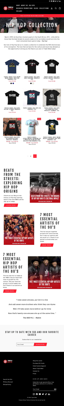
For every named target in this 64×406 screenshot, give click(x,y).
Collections (44, 8)
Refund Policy (7, 384)
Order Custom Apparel (39, 366)
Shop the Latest (37, 360)
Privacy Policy (22, 400)
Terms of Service (31, 400)
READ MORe (9, 291)
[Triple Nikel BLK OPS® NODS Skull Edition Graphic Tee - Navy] (13, 83)
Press (34, 373)
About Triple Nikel (38, 368)
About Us (24, 5)
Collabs (19, 11)
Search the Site (7, 379)
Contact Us (36, 371)
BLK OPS (32, 5)
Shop (18, 5)
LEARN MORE (11, 205)
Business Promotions (24, 8)
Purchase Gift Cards (38, 363)
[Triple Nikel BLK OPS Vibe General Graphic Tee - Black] (31, 83)
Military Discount (8, 382)
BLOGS (36, 8)
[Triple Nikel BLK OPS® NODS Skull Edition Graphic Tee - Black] (11, 83)
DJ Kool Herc (18, 37)
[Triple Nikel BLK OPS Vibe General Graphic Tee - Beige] (33, 83)
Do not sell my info (40, 400)
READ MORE (46, 245)
